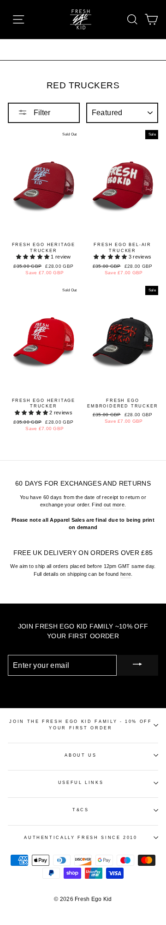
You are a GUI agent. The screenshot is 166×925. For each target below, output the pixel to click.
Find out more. (109, 504)
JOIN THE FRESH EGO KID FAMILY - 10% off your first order (80, 724)
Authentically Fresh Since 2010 (80, 837)
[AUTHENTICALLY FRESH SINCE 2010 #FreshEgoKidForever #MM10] (83, 49)
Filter (41, 113)
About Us (80, 755)
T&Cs (80, 810)
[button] (33, 256)
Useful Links (81, 782)
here (125, 574)
